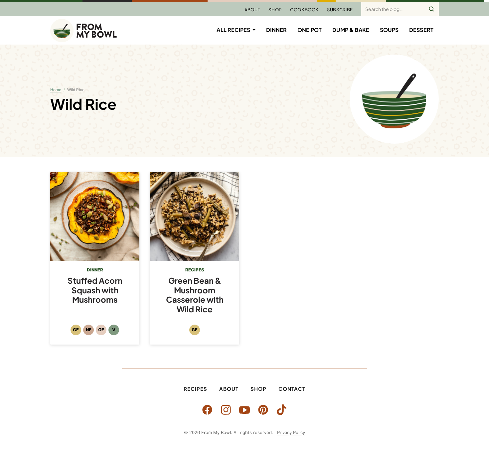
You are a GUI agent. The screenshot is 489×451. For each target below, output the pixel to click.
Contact (291, 388)
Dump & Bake (350, 29)
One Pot (309, 29)
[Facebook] (207, 409)
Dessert (421, 29)
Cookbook (304, 9)
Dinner (276, 29)
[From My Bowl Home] (83, 30)
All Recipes (233, 29)
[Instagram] (226, 409)
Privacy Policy (291, 432)
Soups (389, 29)
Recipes (195, 388)
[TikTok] (281, 409)
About (252, 9)
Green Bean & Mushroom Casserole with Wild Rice (195, 294)
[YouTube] (244, 409)
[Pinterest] (263, 409)
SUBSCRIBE (340, 9)
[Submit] (431, 9)
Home (55, 89)
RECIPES (194, 269)
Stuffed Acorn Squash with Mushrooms (95, 290)
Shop (275, 9)
